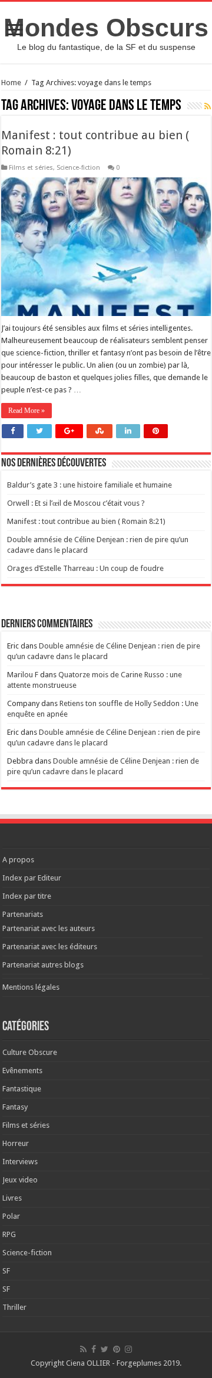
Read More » (26, 410)
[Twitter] (105, 1349)
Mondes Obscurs (106, 28)
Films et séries (31, 168)
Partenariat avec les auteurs (48, 928)
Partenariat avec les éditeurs (49, 946)
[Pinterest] (116, 1349)
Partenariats (22, 914)
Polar (11, 1216)
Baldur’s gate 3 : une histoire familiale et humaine (89, 484)
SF (6, 1270)
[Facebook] (93, 1349)
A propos (18, 859)
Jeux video (20, 1179)
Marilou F (22, 674)
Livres (12, 1198)
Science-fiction (78, 168)
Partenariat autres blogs (43, 964)
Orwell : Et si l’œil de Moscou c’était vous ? (76, 503)
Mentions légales (30, 987)
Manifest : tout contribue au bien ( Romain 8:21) (86, 521)
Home (11, 82)
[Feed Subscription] (207, 106)
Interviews (20, 1161)
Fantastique (21, 1088)
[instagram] (128, 1349)
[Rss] (83, 1349)
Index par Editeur (31, 877)
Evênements (22, 1070)
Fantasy (15, 1107)
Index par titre (26, 896)
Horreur (15, 1143)
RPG (9, 1234)
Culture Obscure (29, 1052)
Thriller (14, 1307)
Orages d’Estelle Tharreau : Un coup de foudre (85, 568)
